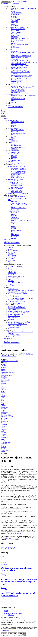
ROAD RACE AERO (17, 130)
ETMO (13, 11)
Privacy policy (5, 630)
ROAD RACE (15, 131)
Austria (3, 369)
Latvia (2, 404)
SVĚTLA (14, 217)
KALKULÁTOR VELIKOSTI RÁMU (22, 86)
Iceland (3, 392)
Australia (3, 367)
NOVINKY (7, 239)
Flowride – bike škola (17, 80)
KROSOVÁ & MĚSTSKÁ (15, 179)
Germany (3, 389)
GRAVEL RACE (16, 146)
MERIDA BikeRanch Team (19, 78)
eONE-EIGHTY (16, 14)
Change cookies (12, 633)
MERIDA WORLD (13, 94)
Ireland (3, 396)
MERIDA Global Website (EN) (9, 361)
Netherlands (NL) (6, 415)
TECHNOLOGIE (13, 59)
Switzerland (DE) (6, 442)
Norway (3, 423)
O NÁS (10, 49)
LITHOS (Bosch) (16, 176)
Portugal (3, 427)
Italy (2, 399)
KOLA (6, 118)
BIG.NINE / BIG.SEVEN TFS (20, 38)
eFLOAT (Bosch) (16, 181)
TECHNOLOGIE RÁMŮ (18, 64)
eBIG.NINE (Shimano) (17, 177)
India (2, 394)
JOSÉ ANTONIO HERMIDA (20, 70)
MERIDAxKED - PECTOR (19, 198)
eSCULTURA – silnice (17, 184)
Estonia (3, 385)
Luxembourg (4, 407)
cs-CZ (6, 340)
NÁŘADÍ (14, 222)
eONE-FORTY (15, 19)
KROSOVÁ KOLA (13, 150)
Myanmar (3, 413)
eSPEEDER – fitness (17, 187)
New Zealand (4, 420)
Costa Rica (4, 377)
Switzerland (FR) (5, 443)
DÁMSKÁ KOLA (13, 158)
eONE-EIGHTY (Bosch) (18, 173)
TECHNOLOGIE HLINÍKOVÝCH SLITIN (24, 62)
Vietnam (3, 451)
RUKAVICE (15, 235)
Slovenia (3, 435)
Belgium (3, 370)
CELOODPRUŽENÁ (17, 122)
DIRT (13, 41)
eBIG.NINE (14, 21)
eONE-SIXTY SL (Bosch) (18, 168)
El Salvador (4, 383)
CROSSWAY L (15, 160)
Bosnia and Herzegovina (7, 372)
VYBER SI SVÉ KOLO (15, 163)
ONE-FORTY (15, 33)
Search (3, 112)
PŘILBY (13, 231)
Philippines (4, 424)
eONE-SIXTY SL (16, 13)
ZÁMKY (14, 224)
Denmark (3, 381)
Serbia (2, 431)
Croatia (3, 378)
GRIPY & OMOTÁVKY (18, 203)
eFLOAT (13, 16)
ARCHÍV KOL (12, 161)
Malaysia (3, 408)
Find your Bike (12, 102)
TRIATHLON (12, 136)
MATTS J (14, 157)
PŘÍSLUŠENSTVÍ (13, 211)
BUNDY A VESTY (17, 230)
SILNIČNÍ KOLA (13, 128)
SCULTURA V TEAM (18, 99)
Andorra (3, 364)
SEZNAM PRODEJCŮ (18, 91)
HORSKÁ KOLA (13, 120)
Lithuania (3, 405)
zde (21, 533)
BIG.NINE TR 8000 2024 (8, 548)
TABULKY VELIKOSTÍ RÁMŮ (21, 88)
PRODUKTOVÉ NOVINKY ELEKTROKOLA (22, 8)
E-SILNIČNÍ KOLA (14, 182)
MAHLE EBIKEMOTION (19, 67)
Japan (2, 400)
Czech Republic (5, 380)
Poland (3, 426)
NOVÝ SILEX (15, 48)
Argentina (3, 365)
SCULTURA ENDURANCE (19, 45)
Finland (3, 386)
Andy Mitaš (14, 83)
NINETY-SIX (15, 35)
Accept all (4, 633)
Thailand (3, 447)
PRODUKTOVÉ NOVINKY (16, 196)
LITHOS (13, 10)
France (3, 388)
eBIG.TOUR (15, 22)
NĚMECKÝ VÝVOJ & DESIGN (21, 56)
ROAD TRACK (16, 134)
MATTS (13, 125)
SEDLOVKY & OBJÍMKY (19, 204)
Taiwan (3, 445)
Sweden (3, 440)
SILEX (13, 144)
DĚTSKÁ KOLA (13, 153)
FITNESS (10, 139)
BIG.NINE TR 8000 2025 (8, 547)
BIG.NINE (14, 37)
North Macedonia (6, 421)
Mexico (3, 410)
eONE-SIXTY (15, 17)
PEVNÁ (13, 123)
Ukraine (3, 448)
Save (24, 635)
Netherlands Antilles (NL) (8, 416)
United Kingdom (5, 450)
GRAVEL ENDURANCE (18, 147)
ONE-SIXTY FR (16, 32)
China (2, 373)
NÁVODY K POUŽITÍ (18, 89)
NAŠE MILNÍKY (16, 51)
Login (9, 105)
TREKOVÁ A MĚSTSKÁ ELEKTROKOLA (19, 191)
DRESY (13, 227)
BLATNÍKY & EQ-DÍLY (18, 208)
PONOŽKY (14, 236)
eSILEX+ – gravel (16, 185)
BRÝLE (13, 238)
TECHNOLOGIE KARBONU (20, 60)
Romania (3, 429)
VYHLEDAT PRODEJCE (15, 107)
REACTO (14, 43)
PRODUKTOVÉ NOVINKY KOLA (18, 27)
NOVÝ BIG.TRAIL (17, 40)
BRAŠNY (14, 214)
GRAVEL (11, 142)
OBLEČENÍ (11, 225)
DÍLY (9, 200)
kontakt (6, 610)
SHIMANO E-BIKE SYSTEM (20, 65)
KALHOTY (14, 228)
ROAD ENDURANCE (18, 133)
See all (2, 556)
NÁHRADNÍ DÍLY (17, 209)
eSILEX (13, 24)
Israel (2, 397)
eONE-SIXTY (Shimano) (18, 169)
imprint (6, 611)
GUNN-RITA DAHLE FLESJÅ (20, 72)
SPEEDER (14, 141)
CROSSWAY (15, 152)
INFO (9, 84)
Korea (2, 402)
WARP (13, 138)
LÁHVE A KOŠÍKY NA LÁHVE (21, 220)
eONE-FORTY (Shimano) (18, 171)
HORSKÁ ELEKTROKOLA (16, 166)
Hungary (3, 391)
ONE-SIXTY (15, 30)
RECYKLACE (15, 92)
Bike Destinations (16, 81)
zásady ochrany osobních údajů (13, 613)
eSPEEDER (14, 25)
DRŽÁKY (14, 216)
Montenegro (4, 412)
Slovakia (3, 434)
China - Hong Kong (6, 375)
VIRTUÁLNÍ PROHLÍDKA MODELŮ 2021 (21, 290)
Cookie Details (22, 633)
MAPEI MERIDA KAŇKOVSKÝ (21, 76)
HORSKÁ (14, 155)
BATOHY (14, 212)
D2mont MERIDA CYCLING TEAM (22, 75)
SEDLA (13, 206)
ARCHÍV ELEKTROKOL (15, 188)
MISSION (14, 46)
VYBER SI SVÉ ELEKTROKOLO (18, 193)
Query (2, 110)
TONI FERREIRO (16, 73)
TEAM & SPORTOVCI (15, 68)
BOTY (13, 233)
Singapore (3, 432)
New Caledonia (5, 418)
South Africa (4, 437)
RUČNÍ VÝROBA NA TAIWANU (21, 57)
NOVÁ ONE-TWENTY (18, 29)
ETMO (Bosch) (15, 174)
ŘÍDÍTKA (14, 201)
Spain (2, 439)
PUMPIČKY (15, 219)
